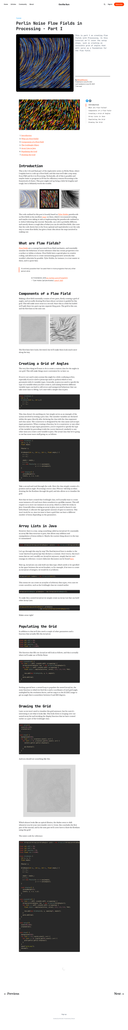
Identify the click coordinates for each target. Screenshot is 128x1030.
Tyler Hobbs (63, 214)
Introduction (26, 136)
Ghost (73, 1018)
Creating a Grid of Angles (99, 113)
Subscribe (119, 4)
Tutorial (18, 18)
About (32, 4)
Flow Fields (23, 248)
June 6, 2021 (58, 280)
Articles (13, 4)
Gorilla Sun (64, 4)
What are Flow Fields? (30, 139)
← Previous (11, 993)
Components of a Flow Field (32, 142)
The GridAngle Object (30, 145)
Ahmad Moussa (82, 80)
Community (23, 4)
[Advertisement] (99, 144)
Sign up (64, 1014)
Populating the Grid (29, 152)
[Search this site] (104, 4)
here (72, 559)
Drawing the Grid (28, 155)
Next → (119, 993)
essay (44, 217)
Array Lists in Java (28, 148)
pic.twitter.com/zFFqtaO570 (57, 278)
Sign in (110, 4)
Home (6, 4)
